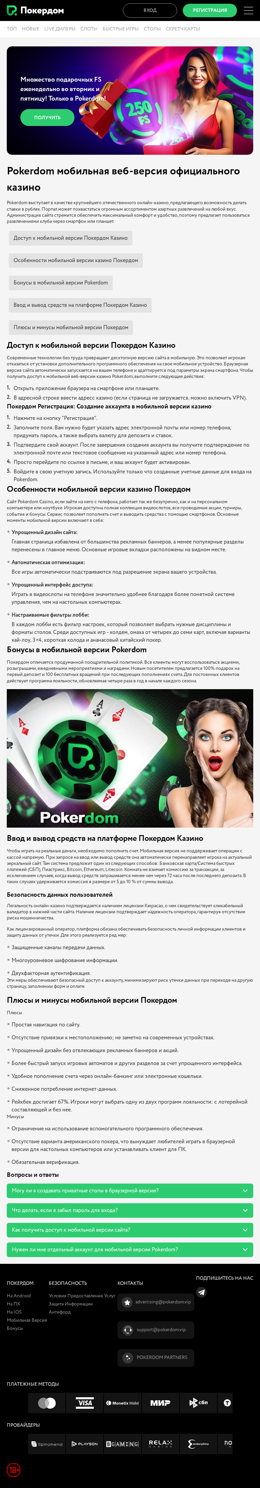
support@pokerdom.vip (161, 1329)
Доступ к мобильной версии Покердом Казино (71, 238)
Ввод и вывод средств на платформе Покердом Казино (80, 305)
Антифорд (60, 1312)
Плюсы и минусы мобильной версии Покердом (71, 328)
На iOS (14, 1312)
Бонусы (15, 1328)
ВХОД (150, 10)
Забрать (52, 113)
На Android (19, 1296)
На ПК (13, 1304)
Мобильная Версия (27, 1320)
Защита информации (71, 1304)
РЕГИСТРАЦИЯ (210, 10)
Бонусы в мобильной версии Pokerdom (61, 283)
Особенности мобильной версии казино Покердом (76, 260)
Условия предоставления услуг (82, 1296)
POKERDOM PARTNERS (162, 1357)
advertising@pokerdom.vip (163, 1302)
